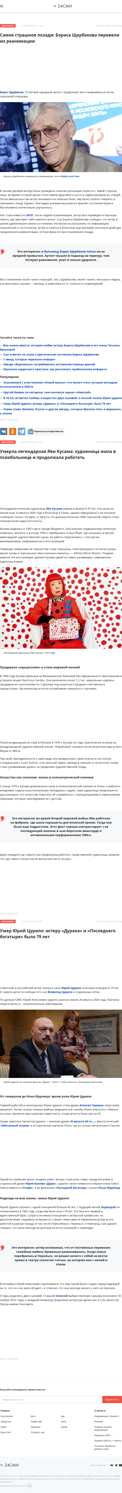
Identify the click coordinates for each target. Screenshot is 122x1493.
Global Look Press (70, 176)
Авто (33, 1416)
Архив (64, 1426)
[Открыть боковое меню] (1, 6)
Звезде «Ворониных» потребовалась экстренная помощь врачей (49, 364)
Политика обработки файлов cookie (104, 1447)
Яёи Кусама (54, 508)
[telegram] (21, 431)
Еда (63, 1416)
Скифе (27, 1187)
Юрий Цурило (71, 988)
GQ (53, 652)
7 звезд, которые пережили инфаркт (29, 359)
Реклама (98, 1421)
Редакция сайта (102, 1435)
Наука (4, 1426)
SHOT (29, 215)
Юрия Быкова (35, 1183)
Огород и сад (37, 1432)
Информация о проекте (106, 1416)
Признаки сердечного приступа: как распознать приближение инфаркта (55, 369)
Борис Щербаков (11, 92)
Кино (63, 1421)
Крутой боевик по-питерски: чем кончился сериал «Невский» (47, 392)
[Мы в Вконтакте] (111, 1465)
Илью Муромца (109, 1187)
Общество (6, 1421)
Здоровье (35, 1426)
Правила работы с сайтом (107, 1440)
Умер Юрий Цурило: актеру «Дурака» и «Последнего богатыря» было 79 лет (57, 403)
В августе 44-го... (82, 1121)
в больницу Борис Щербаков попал (68, 251)
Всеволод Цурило (60, 992)
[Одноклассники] (12, 431)
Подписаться (112, 1399)
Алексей (62, 1296)
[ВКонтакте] (3, 431)
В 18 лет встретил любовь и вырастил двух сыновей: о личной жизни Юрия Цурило (62, 398)
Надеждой (108, 1207)
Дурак (51, 1183)
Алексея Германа (91, 1105)
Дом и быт (6, 1432)
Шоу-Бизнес (7, 25)
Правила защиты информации (103, 1428)
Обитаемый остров (14, 1125)
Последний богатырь (71, 1187)
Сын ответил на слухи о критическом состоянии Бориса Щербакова (51, 354)
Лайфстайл (36, 1421)
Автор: (9, 419)
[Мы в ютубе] (120, 1465)
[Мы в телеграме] (116, 1465)
